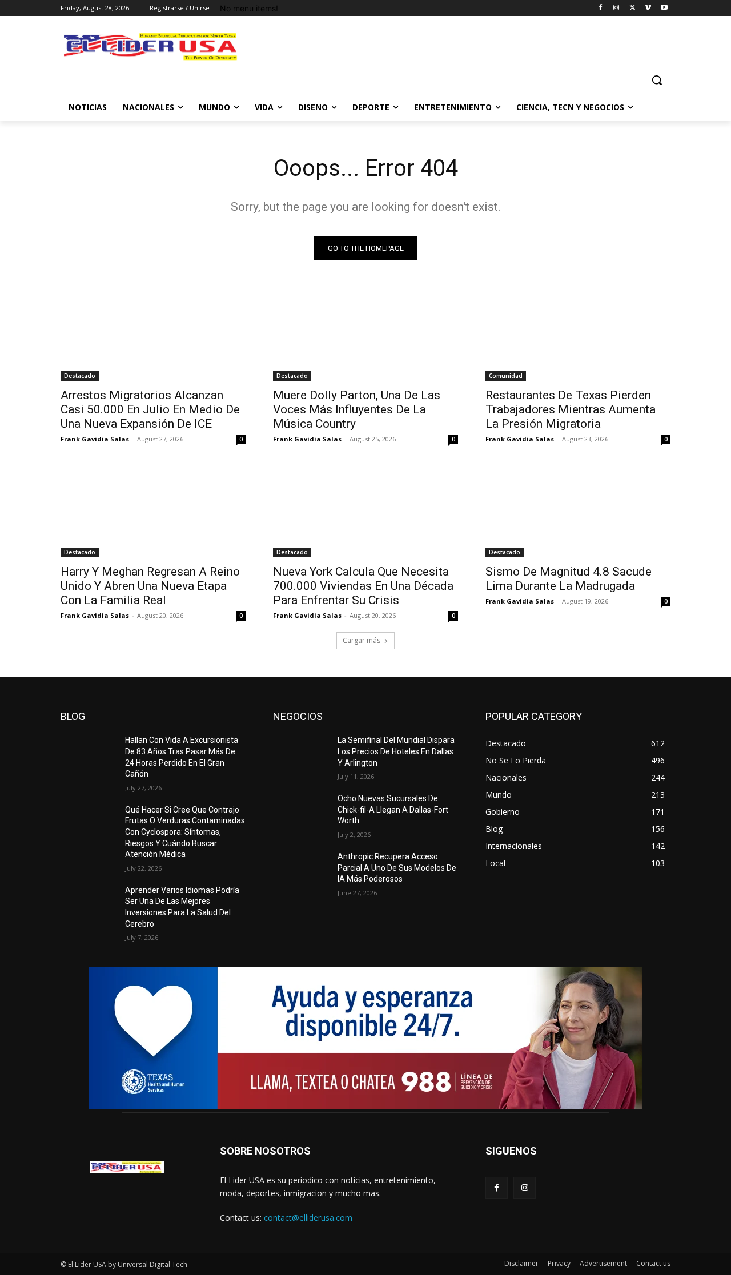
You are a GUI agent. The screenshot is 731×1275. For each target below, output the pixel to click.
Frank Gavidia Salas (95, 439)
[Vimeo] (647, 8)
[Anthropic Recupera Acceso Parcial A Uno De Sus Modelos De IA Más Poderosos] (300, 870)
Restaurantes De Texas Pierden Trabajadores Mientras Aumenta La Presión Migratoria (570, 409)
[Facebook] (600, 8)
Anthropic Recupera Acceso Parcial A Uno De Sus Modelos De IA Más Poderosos (397, 867)
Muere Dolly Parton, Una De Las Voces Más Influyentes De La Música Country (356, 409)
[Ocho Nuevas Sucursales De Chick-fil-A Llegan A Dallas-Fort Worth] (300, 812)
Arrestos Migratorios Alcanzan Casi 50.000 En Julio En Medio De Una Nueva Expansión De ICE (150, 409)
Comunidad (506, 376)
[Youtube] (663, 8)
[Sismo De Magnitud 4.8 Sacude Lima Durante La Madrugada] (577, 511)
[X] (632, 8)
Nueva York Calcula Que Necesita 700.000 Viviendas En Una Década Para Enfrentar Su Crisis (363, 586)
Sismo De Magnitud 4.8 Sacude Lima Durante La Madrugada (568, 579)
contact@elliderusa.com (308, 1217)
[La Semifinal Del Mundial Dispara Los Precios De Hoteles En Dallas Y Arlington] (300, 754)
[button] (656, 80)
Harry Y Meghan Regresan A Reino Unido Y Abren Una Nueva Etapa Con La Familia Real (150, 586)
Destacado (79, 376)
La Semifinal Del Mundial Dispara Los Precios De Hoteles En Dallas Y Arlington (396, 751)
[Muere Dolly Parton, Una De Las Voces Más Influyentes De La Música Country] (365, 334)
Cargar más (361, 640)
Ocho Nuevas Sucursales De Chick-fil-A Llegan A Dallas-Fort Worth (393, 809)
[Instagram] (616, 8)
